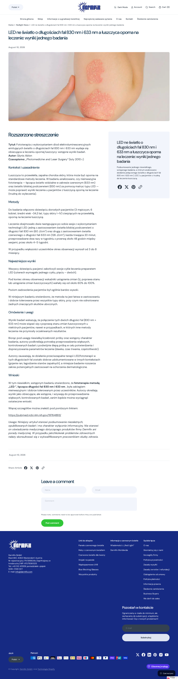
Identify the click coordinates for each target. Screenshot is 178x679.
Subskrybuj (146, 637)
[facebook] (120, 187)
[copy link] (140, 187)
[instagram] (161, 655)
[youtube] (167, 655)
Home (11, 25)
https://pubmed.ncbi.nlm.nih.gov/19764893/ (34, 415)
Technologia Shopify (46, 669)
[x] (127, 187)
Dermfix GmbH (26, 669)
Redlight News (22, 25)
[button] (164, 7)
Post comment (52, 523)
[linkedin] (149, 655)
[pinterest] (133, 187)
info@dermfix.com (23, 571)
